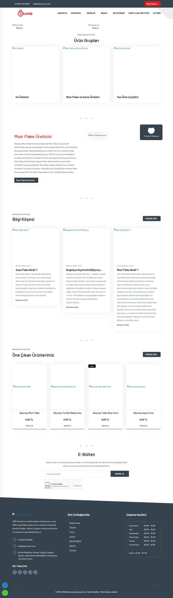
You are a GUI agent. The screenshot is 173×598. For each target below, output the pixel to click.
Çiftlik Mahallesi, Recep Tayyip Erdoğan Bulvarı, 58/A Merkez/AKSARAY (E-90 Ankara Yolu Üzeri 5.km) (37, 555)
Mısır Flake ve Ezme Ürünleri (83, 97)
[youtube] (142, 3)
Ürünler (72, 527)
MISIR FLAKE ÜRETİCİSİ (139, 13)
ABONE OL (119, 473)
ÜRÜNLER (91, 13)
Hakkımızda (74, 523)
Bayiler (72, 546)
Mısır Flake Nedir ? (128, 269)
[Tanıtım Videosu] (151, 130)
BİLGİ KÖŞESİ (119, 13)
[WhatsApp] (5, 593)
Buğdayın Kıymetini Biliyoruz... (84, 269)
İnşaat (72, 536)
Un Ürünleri (22, 97)
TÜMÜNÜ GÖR (151, 218)
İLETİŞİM (157, 13)
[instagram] (134, 3)
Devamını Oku (22, 300)
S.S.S (71, 532)
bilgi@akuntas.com (42, 4)
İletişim (72, 550)
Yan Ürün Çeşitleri (127, 97)
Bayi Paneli (152, 4)
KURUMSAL (76, 13)
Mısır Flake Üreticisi (25, 180)
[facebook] (126, 3)
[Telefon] (5, 585)
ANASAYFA (62, 13)
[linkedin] (138, 3)
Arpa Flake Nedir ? (27, 269)
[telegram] (130, 3)
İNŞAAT (104, 13)
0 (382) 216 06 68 (22, 4)
